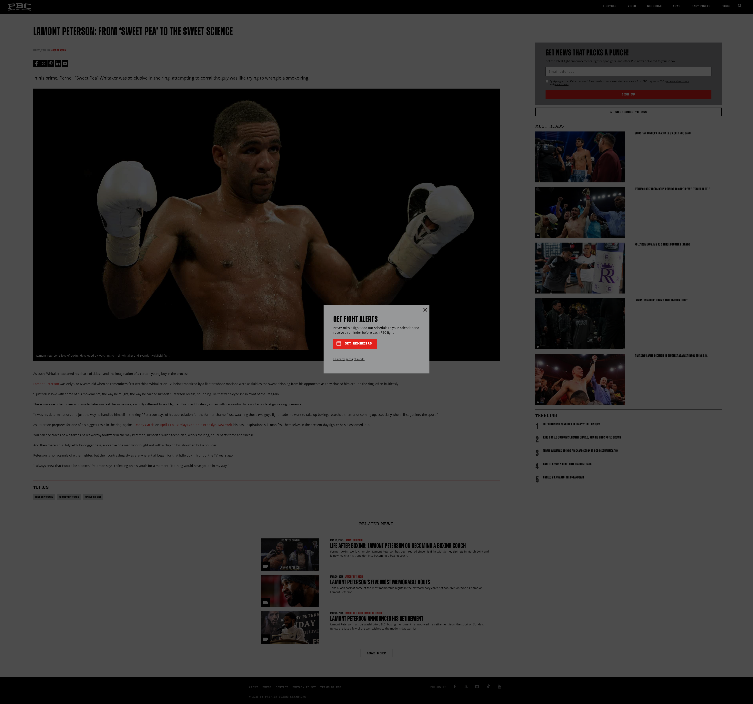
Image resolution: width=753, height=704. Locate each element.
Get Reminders (357, 344)
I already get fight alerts (349, 359)
